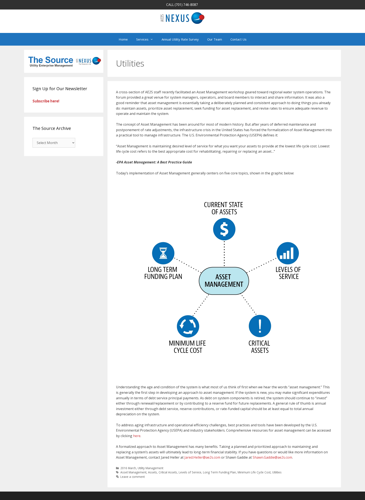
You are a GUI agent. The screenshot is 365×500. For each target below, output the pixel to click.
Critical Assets (168, 472)
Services (142, 39)
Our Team (214, 39)
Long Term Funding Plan (219, 472)
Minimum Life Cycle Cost (254, 472)
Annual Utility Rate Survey (180, 39)
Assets (152, 472)
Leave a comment (132, 477)
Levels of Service (190, 472)
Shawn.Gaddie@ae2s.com (272, 457)
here (136, 435)
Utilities (277, 472)
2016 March (128, 468)
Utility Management (150, 468)
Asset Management (133, 472)
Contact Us (238, 39)
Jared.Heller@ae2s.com (202, 457)
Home (123, 39)
